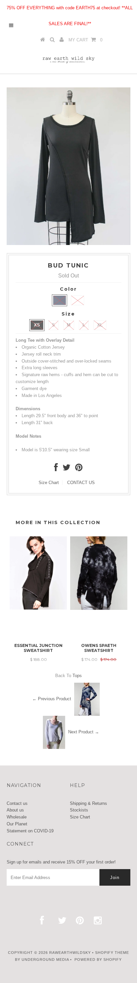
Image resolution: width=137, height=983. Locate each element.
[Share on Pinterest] (78, 469)
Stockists (79, 810)
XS (37, 324)
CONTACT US (81, 482)
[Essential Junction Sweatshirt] (38, 608)
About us (15, 810)
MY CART (85, 39)
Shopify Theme (112, 953)
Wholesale (17, 816)
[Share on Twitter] (66, 469)
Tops (77, 675)
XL (100, 324)
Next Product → (83, 731)
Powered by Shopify (98, 959)
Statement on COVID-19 (30, 830)
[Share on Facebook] (56, 469)
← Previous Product (51, 698)
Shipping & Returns (88, 803)
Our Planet (17, 823)
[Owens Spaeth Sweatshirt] (98, 608)
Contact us (17, 803)
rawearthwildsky (70, 953)
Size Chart (49, 482)
